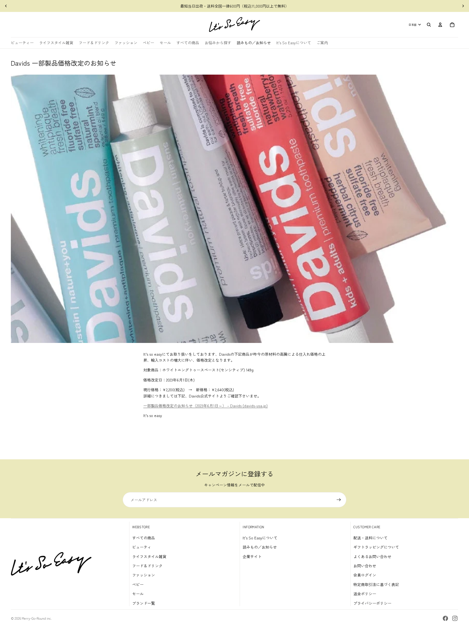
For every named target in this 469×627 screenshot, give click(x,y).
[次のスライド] (463, 6)
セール (138, 593)
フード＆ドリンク (147, 565)
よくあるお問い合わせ (372, 556)
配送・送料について (370, 537)
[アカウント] (440, 25)
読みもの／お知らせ (260, 547)
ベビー (138, 584)
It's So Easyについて (260, 537)
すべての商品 (143, 537)
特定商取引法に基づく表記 (376, 584)
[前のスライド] (6, 6)
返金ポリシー (364, 593)
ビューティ (141, 547)
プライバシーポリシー (372, 603)
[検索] (429, 25)
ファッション (143, 575)
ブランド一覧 (143, 603)
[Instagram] (455, 618)
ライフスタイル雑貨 (149, 556)
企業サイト (252, 556)
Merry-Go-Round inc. (37, 618)
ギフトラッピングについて (376, 547)
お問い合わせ (364, 565)
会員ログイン (364, 575)
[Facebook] (445, 618)
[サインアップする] (339, 500)
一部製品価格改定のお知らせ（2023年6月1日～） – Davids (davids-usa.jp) (205, 405)
